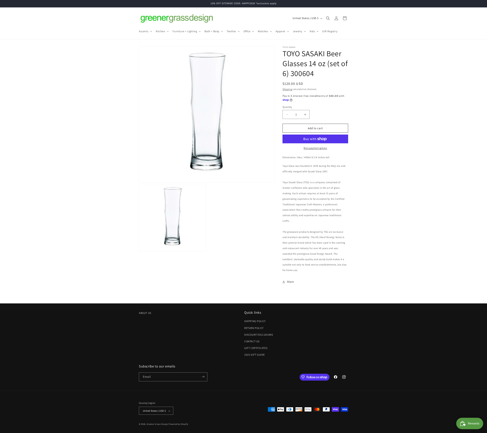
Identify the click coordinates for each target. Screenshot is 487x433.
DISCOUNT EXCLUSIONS (258, 334)
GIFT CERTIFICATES (255, 348)
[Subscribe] (203, 376)
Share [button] (290, 281)
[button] (145, 31)
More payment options (315, 148)
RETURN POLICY (254, 328)
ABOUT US (145, 313)
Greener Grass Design (157, 424)
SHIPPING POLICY (255, 321)
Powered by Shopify (178, 424)
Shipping (287, 89)
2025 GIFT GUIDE (254, 355)
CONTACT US (251, 341)
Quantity (287, 107)
